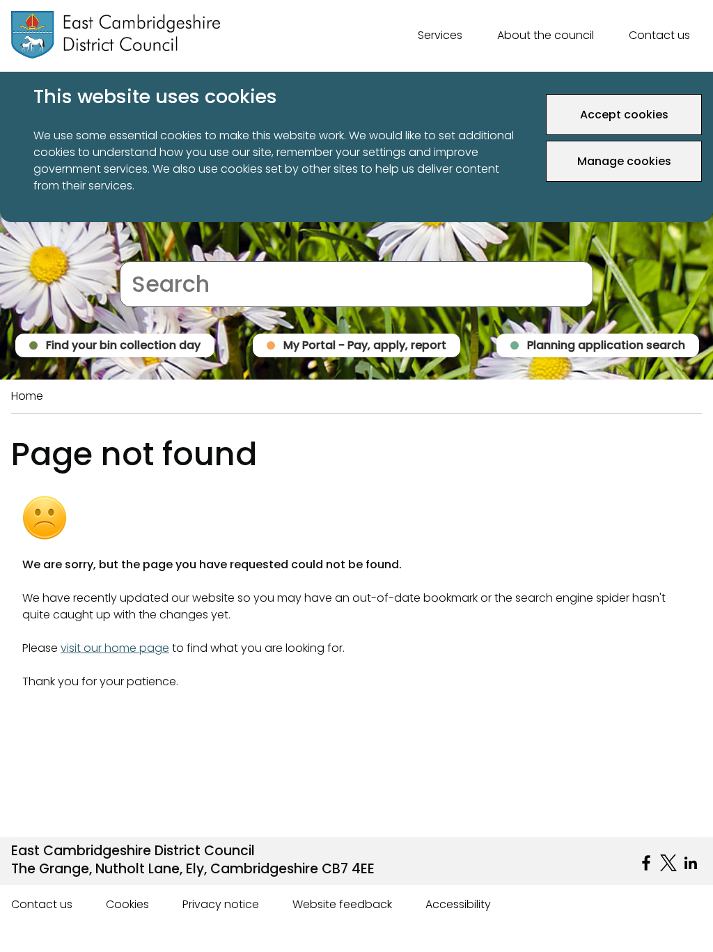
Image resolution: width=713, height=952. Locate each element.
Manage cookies (624, 161)
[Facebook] (646, 863)
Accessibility (458, 904)
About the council (545, 35)
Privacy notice (220, 904)
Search (139, 252)
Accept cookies (624, 115)
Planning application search (606, 345)
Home (27, 396)
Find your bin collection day (123, 345)
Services (440, 35)
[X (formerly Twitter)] (668, 863)
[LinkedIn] (691, 863)
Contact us (659, 35)
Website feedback (342, 904)
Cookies (127, 904)
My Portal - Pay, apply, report (364, 345)
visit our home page (115, 648)
